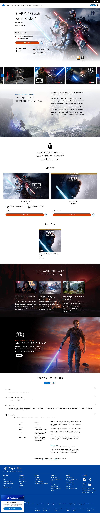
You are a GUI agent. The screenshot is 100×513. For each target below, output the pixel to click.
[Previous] (2, 75)
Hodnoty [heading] (37, 475)
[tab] (47, 383)
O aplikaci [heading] (6, 475)
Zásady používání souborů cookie (78, 509)
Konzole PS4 (21, 479)
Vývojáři (68, 486)
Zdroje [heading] (68, 475)
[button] (40, 54)
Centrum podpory (54, 477)
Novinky (35, 5)
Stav (51, 482)
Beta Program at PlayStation (88, 492)
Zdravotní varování (70, 484)
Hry (18, 5)
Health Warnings (54, 445)
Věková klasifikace (70, 482)
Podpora (40, 5)
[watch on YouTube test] (61, 82)
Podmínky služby (70, 477)
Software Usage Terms (90, 509)
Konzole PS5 (21, 477)
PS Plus (22, 5)
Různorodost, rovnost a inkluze (41, 483)
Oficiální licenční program (71, 488)
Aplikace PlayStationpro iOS (88, 488)
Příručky (52, 490)
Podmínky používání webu (59, 509)
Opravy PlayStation (55, 484)
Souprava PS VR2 (22, 481)
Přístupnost (37, 479)
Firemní (4, 485)
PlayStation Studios (7, 481)
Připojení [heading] (84, 475)
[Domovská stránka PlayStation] (3, 5)
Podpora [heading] (53, 475)
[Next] (97, 75)
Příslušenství (28, 5)
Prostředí (37, 477)
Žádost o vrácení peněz (56, 488)
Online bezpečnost (39, 481)
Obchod (7, 5)
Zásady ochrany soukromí (46, 509)
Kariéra (4, 479)
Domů (4, 471)
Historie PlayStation (7, 487)
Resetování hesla (54, 486)
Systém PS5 (13, 5)
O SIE (4, 477)
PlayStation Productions (8, 483)
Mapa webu (68, 509)
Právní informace (37, 509)
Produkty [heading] (21, 475)
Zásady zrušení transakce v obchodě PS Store (72, 480)
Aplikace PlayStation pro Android (89, 490)
